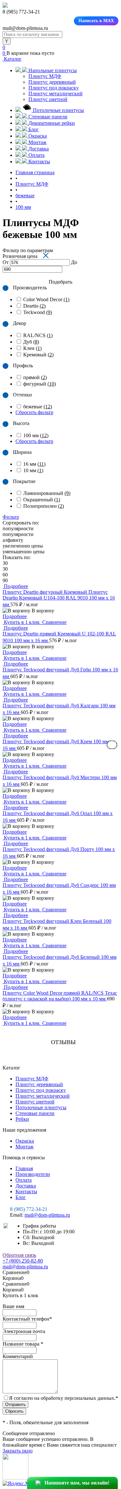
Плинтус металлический (55, 93)
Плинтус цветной (47, 99)
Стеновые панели (35, 1113)
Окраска (24, 1141)
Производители (32, 1174)
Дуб (31, 342)
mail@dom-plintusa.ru (47, 1215)
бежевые (37, 406)
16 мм (34, 464)
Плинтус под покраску (53, 87)
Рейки (22, 1119)
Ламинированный (46, 493)
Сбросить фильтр (34, 412)
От (6, 262)
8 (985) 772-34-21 (28, 1209)
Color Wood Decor (46, 299)
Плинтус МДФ (44, 76)
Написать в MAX (96, 20)
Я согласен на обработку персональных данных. (63, 1398)
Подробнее (15, 616)
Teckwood (37, 312)
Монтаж (24, 1146)
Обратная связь (19, 1255)
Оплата (23, 1180)
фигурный (39, 384)
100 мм (35, 435)
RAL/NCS (38, 335)
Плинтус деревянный (52, 82)
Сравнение (53, 622)
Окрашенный (41, 499)
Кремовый (38, 354)
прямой (35, 377)
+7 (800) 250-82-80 (23, 1261)
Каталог (12, 59)
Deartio (34, 306)
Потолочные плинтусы (40, 1107)
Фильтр (11, 517)
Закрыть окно (18, 1450)
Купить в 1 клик (22, 622)
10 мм (33, 470)
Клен (32, 348)
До (74, 262)
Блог (20, 1197)
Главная (24, 1168)
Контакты (26, 1191)
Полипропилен (43, 506)
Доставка (25, 1185)
